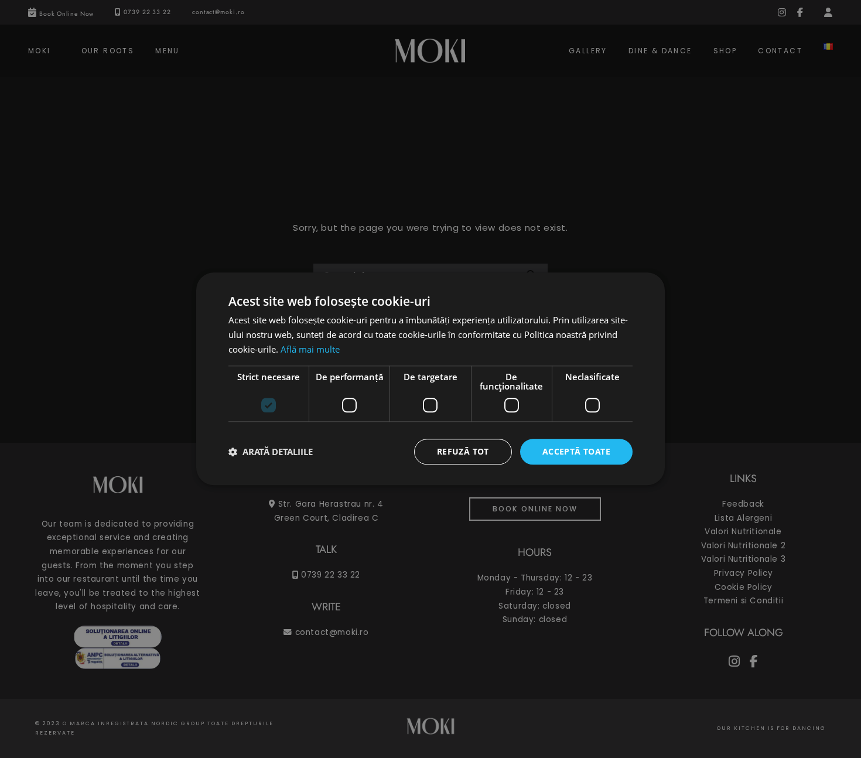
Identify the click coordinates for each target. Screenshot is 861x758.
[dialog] (430, 379)
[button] (270, 451)
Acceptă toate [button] (576, 451)
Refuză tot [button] (463, 451)
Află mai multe (310, 349)
